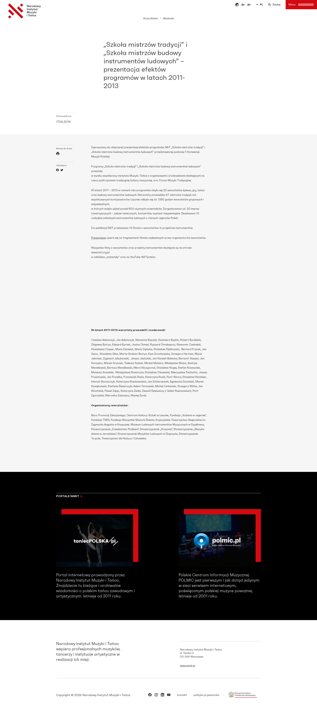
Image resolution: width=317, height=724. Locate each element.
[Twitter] (61, 170)
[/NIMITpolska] (150, 695)
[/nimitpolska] (156, 695)
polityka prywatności (206, 695)
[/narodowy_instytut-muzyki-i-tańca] (162, 695)
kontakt (182, 695)
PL (261, 4)
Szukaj (276, 4)
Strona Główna (150, 18)
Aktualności (168, 18)
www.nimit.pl (187, 665)
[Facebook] (57, 170)
